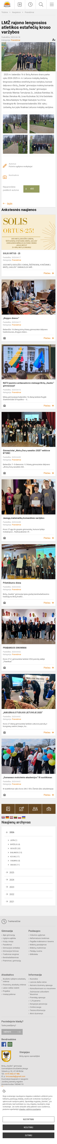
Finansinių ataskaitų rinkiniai (14, 985)
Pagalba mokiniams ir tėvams (42, 941)
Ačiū (30, 189)
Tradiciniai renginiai (11, 954)
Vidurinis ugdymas (37, 935)
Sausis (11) (15, 865)
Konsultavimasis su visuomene (43, 989)
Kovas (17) (15, 857)
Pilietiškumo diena (12, 583)
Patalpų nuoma (36, 951)
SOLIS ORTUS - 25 (11, 253)
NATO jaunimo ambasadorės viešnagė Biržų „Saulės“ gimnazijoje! (28, 384)
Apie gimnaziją (9, 935)
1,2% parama (35, 1001)
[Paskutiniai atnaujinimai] (30, 4)
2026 (12, 832)
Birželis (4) (15, 844)
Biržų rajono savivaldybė (29, 1056)
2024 (12, 880)
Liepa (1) (13, 840)
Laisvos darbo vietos (38, 982)
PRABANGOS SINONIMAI (14, 648)
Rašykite (7, 1032)
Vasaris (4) (15, 861)
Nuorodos (34, 979)
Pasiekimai (7, 945)
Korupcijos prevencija (38, 1004)
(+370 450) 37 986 (12, 1074)
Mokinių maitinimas (38, 948)
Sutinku (28, 1135)
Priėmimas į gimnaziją (12, 961)
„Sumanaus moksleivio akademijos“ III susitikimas (27, 777)
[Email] (10, 1044)
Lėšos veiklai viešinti (11, 988)
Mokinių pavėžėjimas (38, 945)
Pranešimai (29, 12)
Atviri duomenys (36, 1014)
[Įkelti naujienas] (19, 4)
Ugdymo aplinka (9, 938)
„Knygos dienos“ (11, 318)
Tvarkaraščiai (13, 921)
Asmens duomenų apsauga (41, 985)
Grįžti (9, 203)
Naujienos (16, 12)
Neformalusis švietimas (39, 938)
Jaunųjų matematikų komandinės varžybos (23, 518)
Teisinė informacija (37, 1010)
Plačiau (47, 273)
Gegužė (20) (15, 848)
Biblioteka (34, 954)
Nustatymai (28, 1119)
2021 (12, 901)
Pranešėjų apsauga (37, 998)
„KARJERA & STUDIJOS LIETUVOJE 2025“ (23, 712)
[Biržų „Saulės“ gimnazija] (7, 4)
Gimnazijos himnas (11, 951)
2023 (12, 887)
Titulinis (4, 12)
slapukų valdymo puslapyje (30, 1109)
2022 (12, 894)
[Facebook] (3, 1044)
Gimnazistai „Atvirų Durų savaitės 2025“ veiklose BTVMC (26, 451)
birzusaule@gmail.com (15, 1076)
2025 (12, 872)
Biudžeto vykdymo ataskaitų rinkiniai (14, 980)
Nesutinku (28, 1127)
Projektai (6, 991)
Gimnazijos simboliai (11, 948)
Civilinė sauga (35, 1007)
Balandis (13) (16, 853)
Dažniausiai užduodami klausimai (39, 993)
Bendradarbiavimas (11, 958)
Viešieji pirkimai (9, 994)
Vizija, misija (8, 941)
